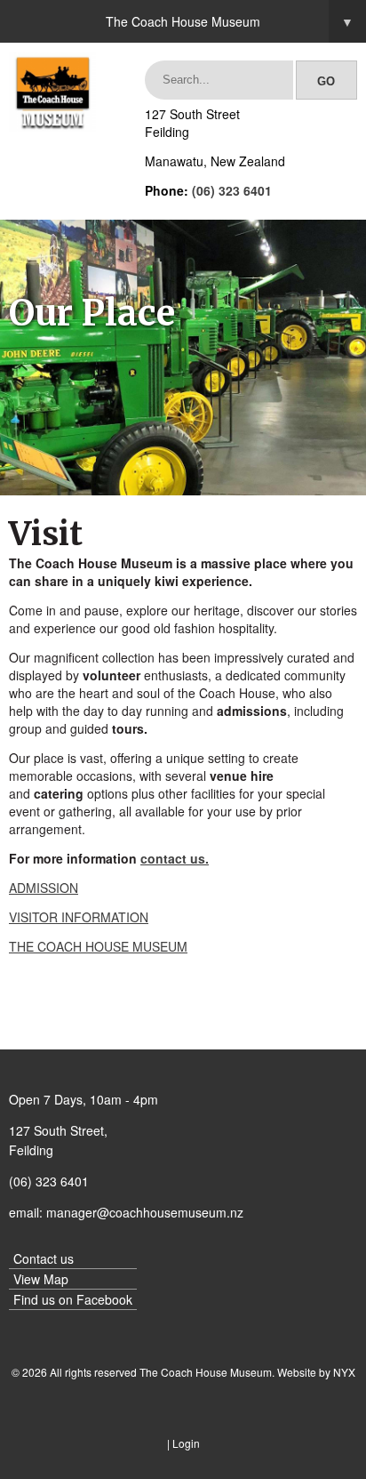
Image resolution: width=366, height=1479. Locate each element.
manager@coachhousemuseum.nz (144, 1212)
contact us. (174, 858)
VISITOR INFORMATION (78, 917)
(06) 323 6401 (232, 190)
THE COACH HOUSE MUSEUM (98, 946)
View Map (40, 1279)
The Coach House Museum (230, 21)
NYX (344, 1371)
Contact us (43, 1258)
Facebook (104, 1299)
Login (186, 1443)
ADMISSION (43, 887)
